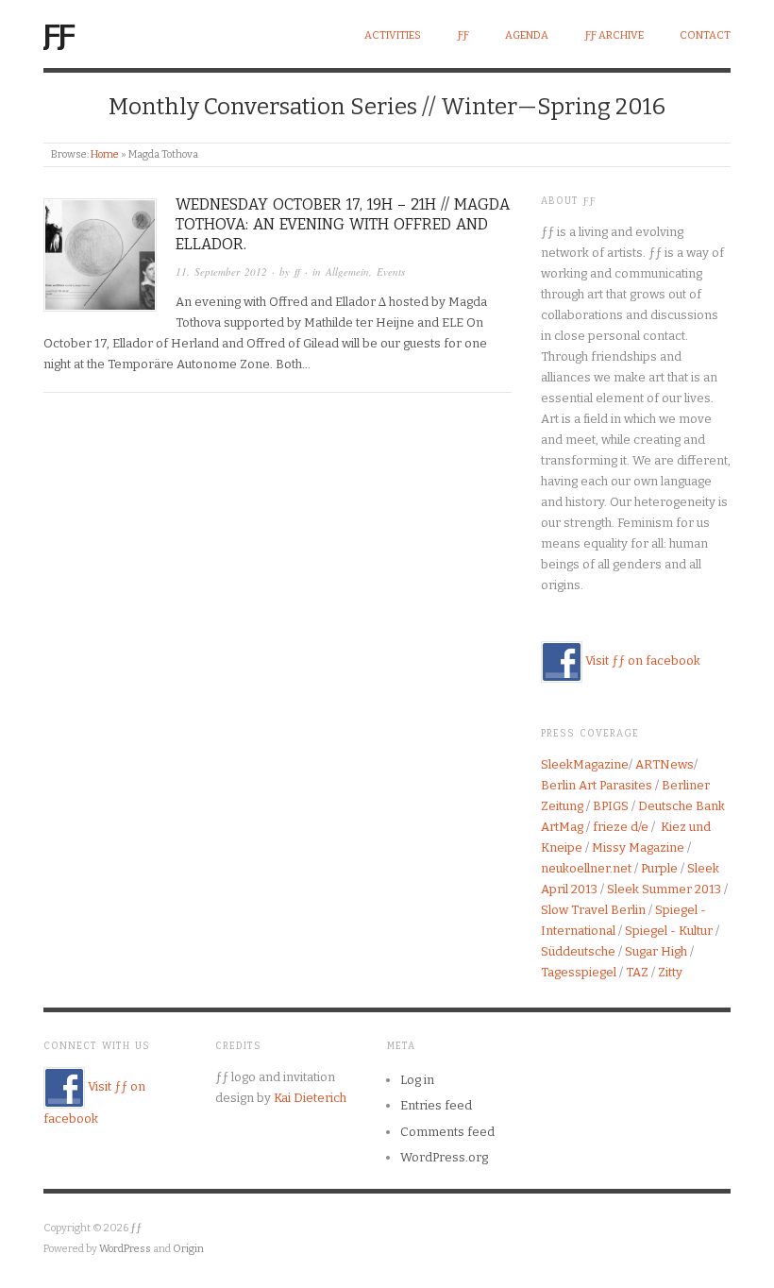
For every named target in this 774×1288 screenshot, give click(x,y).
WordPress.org (444, 1157)
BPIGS (611, 806)
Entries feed (436, 1105)
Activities (392, 35)
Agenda (526, 35)
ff (297, 271)
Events (391, 271)
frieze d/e (620, 827)
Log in (417, 1080)
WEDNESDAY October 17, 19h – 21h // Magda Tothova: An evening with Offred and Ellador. (343, 224)
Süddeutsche (578, 951)
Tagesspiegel (578, 972)
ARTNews (664, 764)
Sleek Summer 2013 (664, 889)
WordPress (125, 1249)
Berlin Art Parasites (596, 785)
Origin (188, 1249)
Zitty (670, 972)
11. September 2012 (221, 271)
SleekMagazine (585, 764)
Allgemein (347, 271)
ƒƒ (58, 32)
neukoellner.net (586, 868)
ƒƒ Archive (614, 35)
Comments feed (447, 1132)
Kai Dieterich (310, 1098)
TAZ (637, 972)
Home (105, 154)
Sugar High (656, 951)
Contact (705, 35)
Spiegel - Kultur (669, 931)
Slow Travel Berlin (593, 910)
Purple (659, 868)
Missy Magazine (638, 847)
